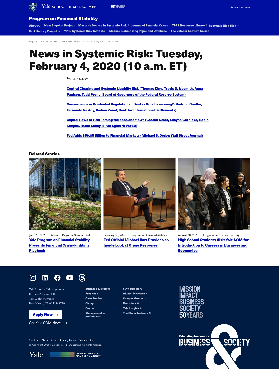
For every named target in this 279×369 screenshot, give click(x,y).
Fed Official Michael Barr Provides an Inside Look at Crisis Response (136, 242)
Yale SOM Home (242, 7)
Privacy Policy (68, 340)
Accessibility (85, 340)
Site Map (34, 340)
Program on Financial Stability (63, 18)
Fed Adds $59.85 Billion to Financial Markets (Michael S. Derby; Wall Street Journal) (135, 135)
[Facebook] (57, 280)
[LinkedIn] (45, 280)
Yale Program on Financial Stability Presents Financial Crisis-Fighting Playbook (59, 245)
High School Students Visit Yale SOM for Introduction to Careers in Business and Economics (213, 245)
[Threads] (82, 280)
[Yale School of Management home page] (64, 7)
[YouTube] (70, 280)
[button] (35, 24)
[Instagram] (33, 280)
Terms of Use (49, 340)
